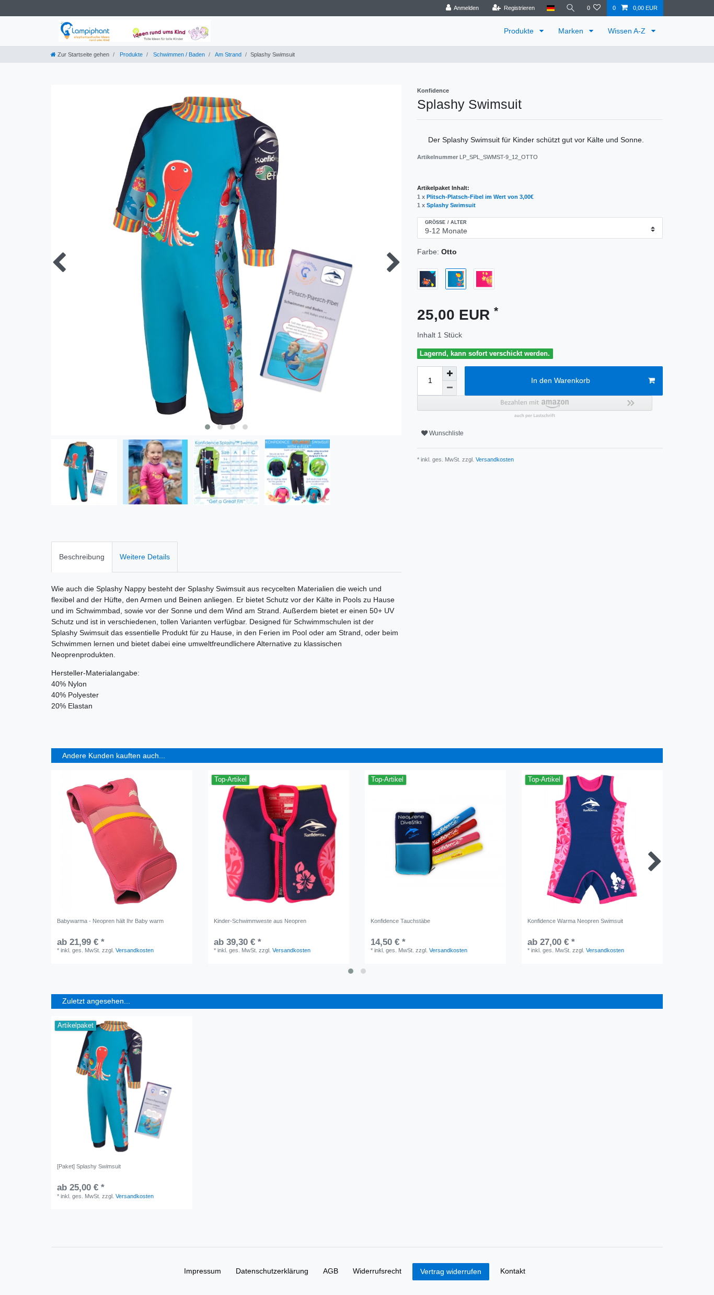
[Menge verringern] (449, 388)
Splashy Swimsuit (451, 205)
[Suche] (570, 8)
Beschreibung (82, 557)
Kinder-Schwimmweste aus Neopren (260, 921)
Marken (571, 31)
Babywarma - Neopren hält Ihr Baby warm (110, 921)
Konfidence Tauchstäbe (400, 921)
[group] (435, 840)
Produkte (520, 31)
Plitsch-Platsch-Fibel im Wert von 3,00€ (480, 197)
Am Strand (227, 54)
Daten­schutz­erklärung (272, 1271)
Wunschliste (446, 433)
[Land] (550, 8)
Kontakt (512, 1271)
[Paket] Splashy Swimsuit (89, 1166)
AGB (330, 1271)
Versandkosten (494, 459)
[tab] (81, 557)
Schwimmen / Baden (178, 54)
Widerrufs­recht (377, 1271)
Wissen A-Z (628, 31)
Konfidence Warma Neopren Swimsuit (575, 921)
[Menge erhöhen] (449, 373)
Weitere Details (145, 557)
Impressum (202, 1271)
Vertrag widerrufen (450, 1271)
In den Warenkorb (560, 380)
